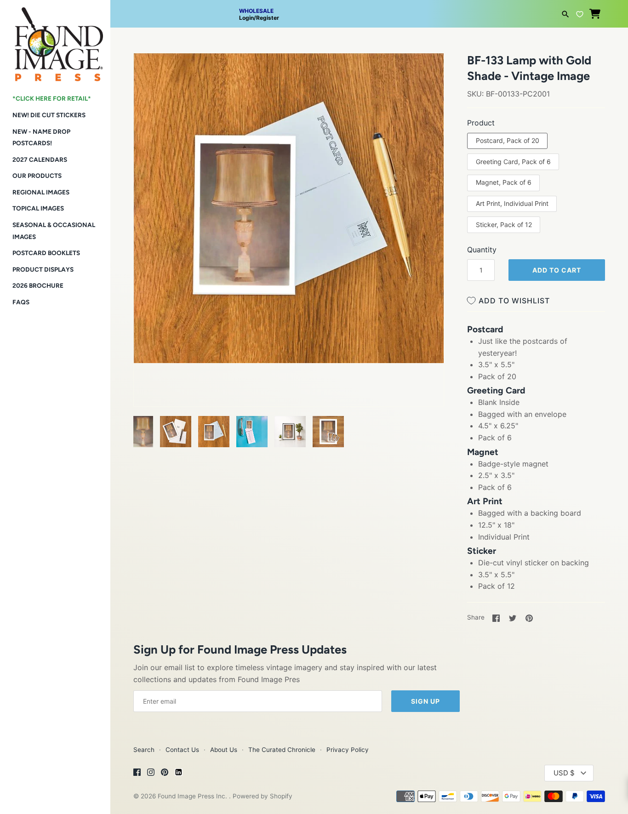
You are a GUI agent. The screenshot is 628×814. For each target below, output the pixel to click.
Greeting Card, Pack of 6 (513, 161)
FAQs (20, 302)
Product (481, 122)
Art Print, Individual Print (512, 203)
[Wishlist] (580, 13)
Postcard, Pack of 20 (507, 140)
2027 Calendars (39, 159)
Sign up (425, 701)
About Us (223, 749)
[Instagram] (150, 773)
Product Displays (43, 269)
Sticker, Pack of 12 (504, 224)
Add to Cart (556, 270)
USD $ (564, 772)
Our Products (37, 175)
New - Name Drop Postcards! (41, 137)
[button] (153, 72)
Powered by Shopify (262, 796)
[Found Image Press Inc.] (55, 40)
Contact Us (182, 749)
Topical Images (38, 208)
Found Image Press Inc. (193, 796)
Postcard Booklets (46, 252)
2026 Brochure (37, 285)
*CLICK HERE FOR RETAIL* (51, 98)
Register (267, 17)
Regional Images (40, 192)
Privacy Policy (347, 749)
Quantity (482, 249)
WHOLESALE (256, 10)
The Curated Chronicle (281, 749)
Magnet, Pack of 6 (503, 182)
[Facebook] (137, 773)
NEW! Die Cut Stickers (49, 115)
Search (143, 749)
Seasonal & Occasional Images (53, 230)
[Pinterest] (164, 773)
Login (246, 17)
